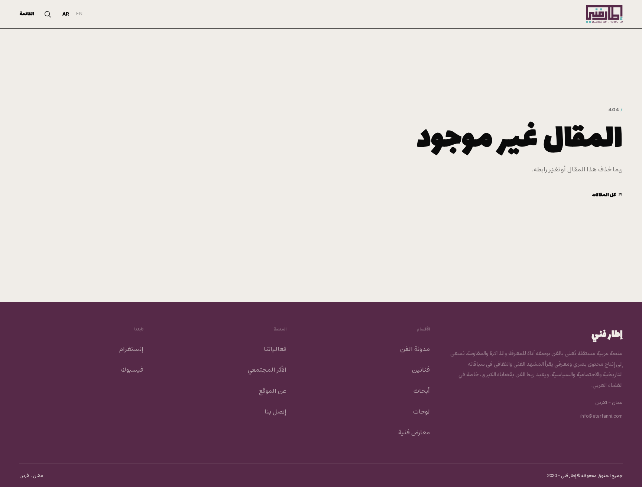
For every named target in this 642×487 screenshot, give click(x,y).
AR (65, 14)
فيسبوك (132, 370)
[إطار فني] (604, 14)
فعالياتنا (275, 349)
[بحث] (47, 14)
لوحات (421, 412)
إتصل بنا (275, 412)
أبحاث (421, 391)
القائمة (26, 14)
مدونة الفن (415, 349)
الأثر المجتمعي (266, 370)
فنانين (421, 370)
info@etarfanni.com (601, 416)
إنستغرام (131, 349)
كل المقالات (604, 195)
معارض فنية (414, 433)
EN (79, 14)
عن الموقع (272, 391)
